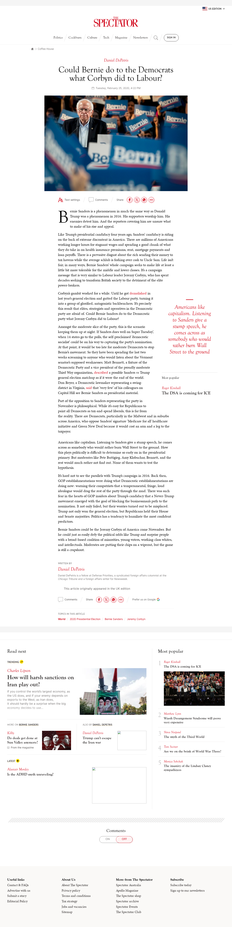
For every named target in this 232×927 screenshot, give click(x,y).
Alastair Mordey (18, 544)
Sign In (171, 38)
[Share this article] (151, 200)
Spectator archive (127, 676)
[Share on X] (137, 200)
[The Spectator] (116, 22)
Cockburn (75, 37)
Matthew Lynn (172, 488)
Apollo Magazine (127, 665)
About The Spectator (75, 659)
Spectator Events (127, 681)
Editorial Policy (17, 676)
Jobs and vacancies (74, 681)
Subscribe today (180, 659)
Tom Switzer (171, 521)
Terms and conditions (76, 670)
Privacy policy (71, 665)
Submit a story (16, 670)
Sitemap (67, 686)
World (61, 393)
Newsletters (140, 37)
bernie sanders (114, 393)
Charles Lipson (18, 445)
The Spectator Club (128, 686)
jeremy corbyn (136, 393)
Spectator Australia (128, 659)
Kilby (10, 507)
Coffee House (46, 48)
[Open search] (156, 37)
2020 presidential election (85, 393)
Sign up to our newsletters (187, 665)
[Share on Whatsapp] (144, 200)
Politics (58, 37)
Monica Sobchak (173, 536)
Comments (101, 199)
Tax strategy (69, 676)
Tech (106, 37)
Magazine (121, 37)
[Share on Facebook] (129, 200)
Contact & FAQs (18, 659)
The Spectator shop (128, 670)
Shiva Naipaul (172, 506)
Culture (92, 37)
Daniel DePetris (71, 343)
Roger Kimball (172, 436)
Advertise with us (18, 665)
